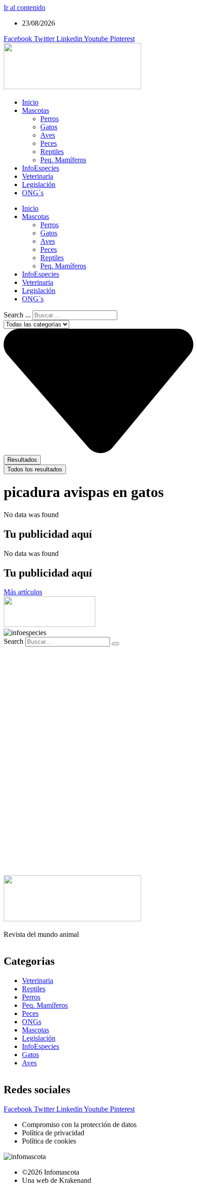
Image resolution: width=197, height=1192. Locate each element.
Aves (47, 135)
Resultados (22, 459)
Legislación (38, 184)
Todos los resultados (34, 469)
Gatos (48, 127)
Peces (48, 143)
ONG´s (33, 193)
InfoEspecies (40, 168)
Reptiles (52, 151)
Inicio (30, 102)
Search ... (17, 315)
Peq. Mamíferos (63, 160)
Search (13, 641)
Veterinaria (37, 176)
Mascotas (35, 110)
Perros (49, 119)
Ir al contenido (24, 7)
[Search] (115, 643)
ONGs (31, 1022)
